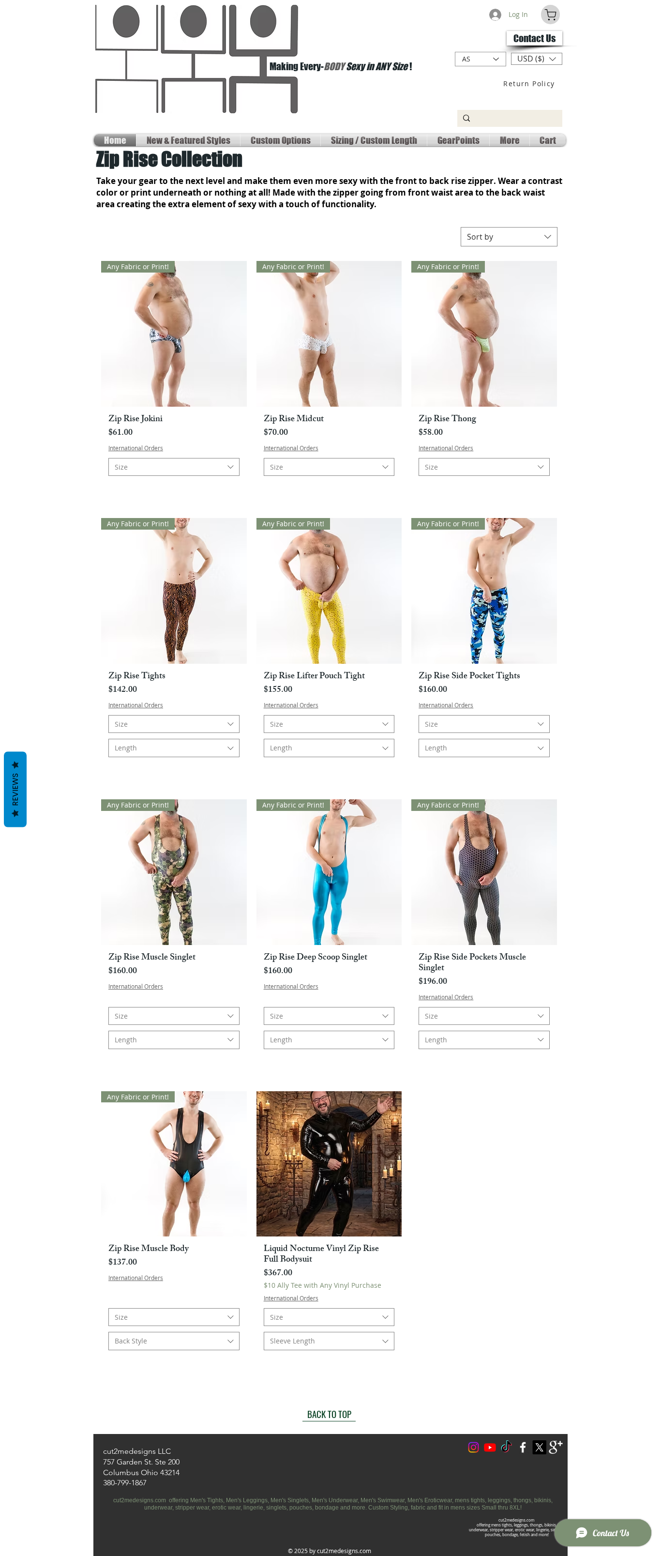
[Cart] (550, 14)
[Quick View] (329, 1164)
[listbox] (536, 59)
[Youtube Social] (490, 1447)
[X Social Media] (539, 1447)
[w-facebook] (523, 1447)
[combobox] (509, 236)
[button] (536, 59)
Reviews (15, 789)
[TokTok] (506, 1447)
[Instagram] (473, 1447)
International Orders (135, 448)
